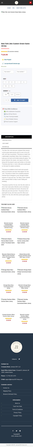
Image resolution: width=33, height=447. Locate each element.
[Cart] (30, 2)
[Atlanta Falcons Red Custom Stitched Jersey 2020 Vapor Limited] (24, 245)
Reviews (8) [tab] (5, 146)
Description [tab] (9, 137)
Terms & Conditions (17, 409)
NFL (14, 8)
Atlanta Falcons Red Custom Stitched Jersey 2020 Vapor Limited (24, 255)
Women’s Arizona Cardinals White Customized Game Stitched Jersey (24, 225)
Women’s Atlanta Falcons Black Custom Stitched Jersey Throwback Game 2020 (8, 256)
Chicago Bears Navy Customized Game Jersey (8, 286)
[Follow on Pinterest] (20, 431)
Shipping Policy (7, 391)
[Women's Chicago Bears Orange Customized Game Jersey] (24, 276)
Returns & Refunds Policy (10, 394)
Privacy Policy (17, 412)
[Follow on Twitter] (19, 359)
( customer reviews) (13, 51)
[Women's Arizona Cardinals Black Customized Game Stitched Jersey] (8, 214)
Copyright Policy (17, 415)
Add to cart (21, 100)
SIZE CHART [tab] (5, 143)
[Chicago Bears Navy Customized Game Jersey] (8, 276)
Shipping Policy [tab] (7, 140)
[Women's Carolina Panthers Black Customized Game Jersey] (24, 305)
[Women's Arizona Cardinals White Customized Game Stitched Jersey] (24, 214)
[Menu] (2, 3)
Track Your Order (17, 406)
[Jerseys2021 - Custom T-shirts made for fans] (16, 2)
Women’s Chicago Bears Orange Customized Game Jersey (24, 286)
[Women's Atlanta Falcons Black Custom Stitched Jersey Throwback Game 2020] (8, 245)
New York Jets (21, 8)
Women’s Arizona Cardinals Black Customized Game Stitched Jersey (8, 225)
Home (9, 8)
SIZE (4, 79)
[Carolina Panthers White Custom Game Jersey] (8, 305)
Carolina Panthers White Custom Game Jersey (8, 315)
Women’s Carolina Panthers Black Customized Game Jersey (24, 317)
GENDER (5, 91)
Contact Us (6, 388)
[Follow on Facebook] (13, 431)
